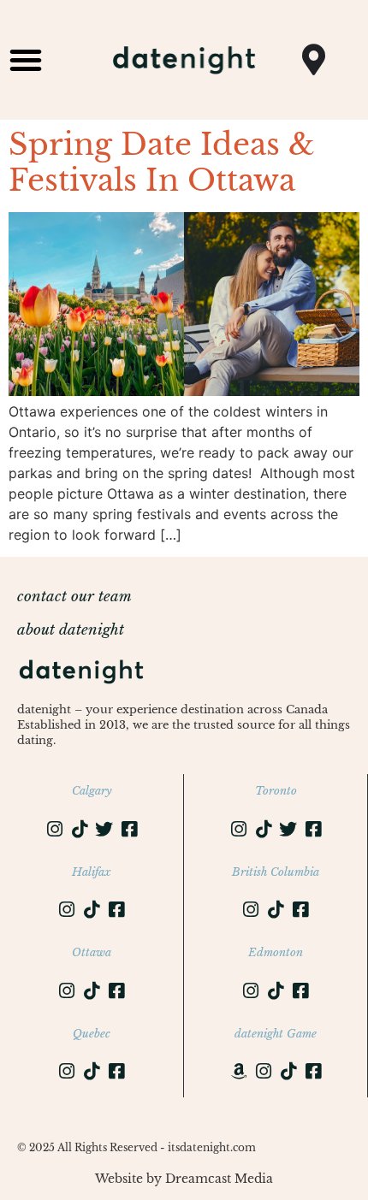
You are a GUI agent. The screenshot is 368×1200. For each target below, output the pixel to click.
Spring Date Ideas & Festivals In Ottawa (162, 162)
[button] (25, 60)
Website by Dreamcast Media (184, 1178)
